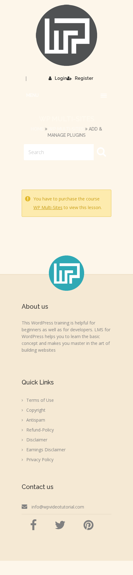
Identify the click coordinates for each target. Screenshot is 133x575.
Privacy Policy (40, 459)
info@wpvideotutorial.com (58, 507)
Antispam (35, 420)
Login (61, 78)
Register (84, 78)
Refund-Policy (40, 430)
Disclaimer (36, 440)
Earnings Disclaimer (46, 450)
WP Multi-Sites (66, 129)
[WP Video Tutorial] (66, 35)
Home (37, 129)
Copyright (35, 410)
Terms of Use (40, 400)
